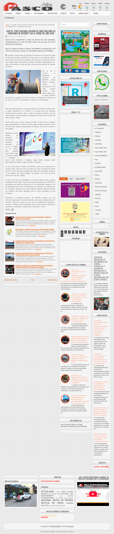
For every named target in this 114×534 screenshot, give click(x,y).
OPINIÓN (95, 13)
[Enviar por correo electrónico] (6, 209)
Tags (71, 179)
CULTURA (98, 140)
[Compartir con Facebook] (13, 209)
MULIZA (97, 179)
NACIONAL (98, 183)
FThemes (70, 531)
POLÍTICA (72, 13)
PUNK (97, 202)
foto (96, 160)
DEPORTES (64, 13)
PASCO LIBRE (56, 526)
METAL (97, 175)
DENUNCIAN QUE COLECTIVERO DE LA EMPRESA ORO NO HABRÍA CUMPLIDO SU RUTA (79, 358)
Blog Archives (80, 179)
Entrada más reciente (10, 280)
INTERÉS (28, 13)
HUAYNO (98, 163)
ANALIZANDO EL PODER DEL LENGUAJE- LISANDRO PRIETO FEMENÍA (34, 229)
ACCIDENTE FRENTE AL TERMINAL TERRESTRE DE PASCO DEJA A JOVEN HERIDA (101, 385)
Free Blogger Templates (55, 531)
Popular (63, 179)
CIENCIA (97, 136)
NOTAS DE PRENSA (101, 187)
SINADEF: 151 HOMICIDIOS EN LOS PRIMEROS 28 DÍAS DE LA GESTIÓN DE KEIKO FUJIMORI (80, 379)
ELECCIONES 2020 (101, 148)
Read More (32, 225)
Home (7, 25)
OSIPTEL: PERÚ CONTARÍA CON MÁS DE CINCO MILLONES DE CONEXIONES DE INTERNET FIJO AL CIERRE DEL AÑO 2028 (30, 32)
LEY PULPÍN (98, 171)
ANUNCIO (98, 132)
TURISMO (18, 13)
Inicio (32, 280)
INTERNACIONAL (9, 18)
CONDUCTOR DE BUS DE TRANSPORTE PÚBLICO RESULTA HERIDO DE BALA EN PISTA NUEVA (101, 411)
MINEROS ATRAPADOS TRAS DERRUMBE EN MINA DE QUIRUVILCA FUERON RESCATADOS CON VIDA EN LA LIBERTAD (34, 266)
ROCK (97, 206)
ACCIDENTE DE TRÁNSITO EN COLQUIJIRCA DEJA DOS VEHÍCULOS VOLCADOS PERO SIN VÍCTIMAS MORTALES (34, 254)
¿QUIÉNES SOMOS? (84, 13)
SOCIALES (98, 210)
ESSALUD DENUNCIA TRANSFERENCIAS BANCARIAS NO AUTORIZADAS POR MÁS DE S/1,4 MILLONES (80, 399)
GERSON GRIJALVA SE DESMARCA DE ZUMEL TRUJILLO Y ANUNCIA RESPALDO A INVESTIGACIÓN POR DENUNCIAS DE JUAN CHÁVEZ (101, 268)
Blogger (71, 526)
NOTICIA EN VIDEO (52, 13)
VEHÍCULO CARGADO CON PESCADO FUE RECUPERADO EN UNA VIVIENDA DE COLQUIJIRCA (79, 297)
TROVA (97, 214)
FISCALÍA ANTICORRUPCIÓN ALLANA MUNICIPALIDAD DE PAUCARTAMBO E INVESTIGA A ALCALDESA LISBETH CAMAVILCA (73, 275)
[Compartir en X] (10, 209)
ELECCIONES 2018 (101, 152)
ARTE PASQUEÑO (39, 13)
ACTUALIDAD (8, 13)
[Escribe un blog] (8, 209)
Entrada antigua (52, 280)
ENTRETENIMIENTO (101, 156)
